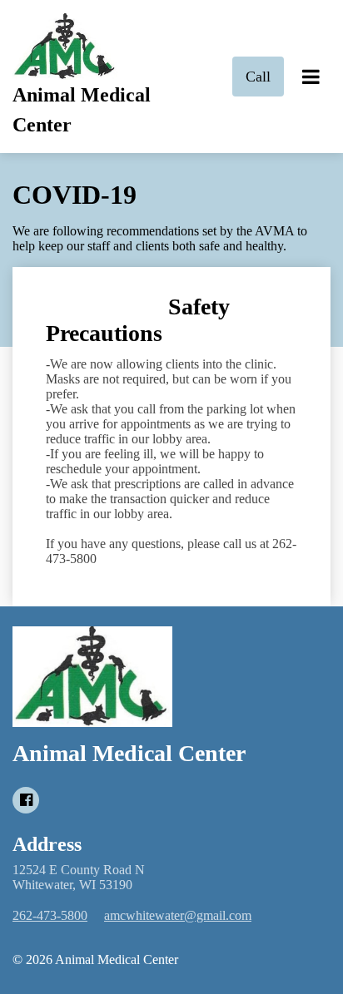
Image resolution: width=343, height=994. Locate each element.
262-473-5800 (49, 915)
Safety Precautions (138, 320)
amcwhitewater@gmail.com (177, 915)
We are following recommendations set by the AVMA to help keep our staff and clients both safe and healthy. (159, 238)
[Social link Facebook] (25, 800)
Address (47, 844)
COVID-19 (74, 195)
